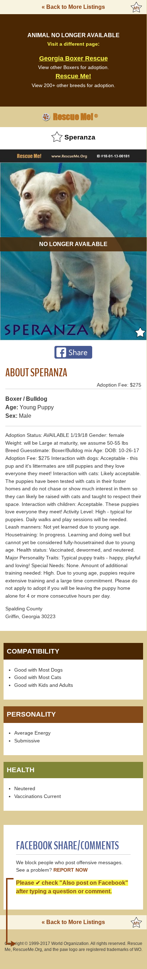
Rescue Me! (73, 76)
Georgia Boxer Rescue (73, 58)
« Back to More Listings (73, 7)
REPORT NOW (70, 870)
